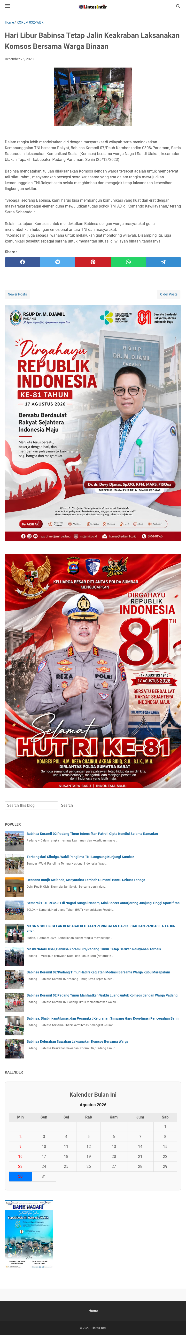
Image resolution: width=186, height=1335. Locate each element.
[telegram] (163, 262)
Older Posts (169, 294)
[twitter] (58, 262)
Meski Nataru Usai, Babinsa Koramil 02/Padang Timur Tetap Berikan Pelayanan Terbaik (94, 949)
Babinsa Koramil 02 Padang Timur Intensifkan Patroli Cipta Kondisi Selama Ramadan (92, 834)
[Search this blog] (178, 6)
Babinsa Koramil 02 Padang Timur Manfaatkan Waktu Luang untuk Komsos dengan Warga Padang (102, 995)
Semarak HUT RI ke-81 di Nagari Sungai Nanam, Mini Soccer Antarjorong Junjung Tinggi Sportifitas (103, 903)
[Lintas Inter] (93, 6)
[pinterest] (93, 262)
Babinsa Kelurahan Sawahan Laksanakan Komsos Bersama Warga (78, 1041)
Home (93, 1311)
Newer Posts (17, 294)
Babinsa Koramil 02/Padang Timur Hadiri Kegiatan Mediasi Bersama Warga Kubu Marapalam (98, 972)
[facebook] (22, 262)
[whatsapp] (128, 262)
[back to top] (176, 1324)
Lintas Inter (99, 1328)
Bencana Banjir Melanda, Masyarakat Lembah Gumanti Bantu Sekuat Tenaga (86, 880)
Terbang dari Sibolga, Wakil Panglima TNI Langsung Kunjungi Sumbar (80, 857)
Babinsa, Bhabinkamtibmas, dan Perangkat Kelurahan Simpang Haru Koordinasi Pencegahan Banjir (103, 1018)
